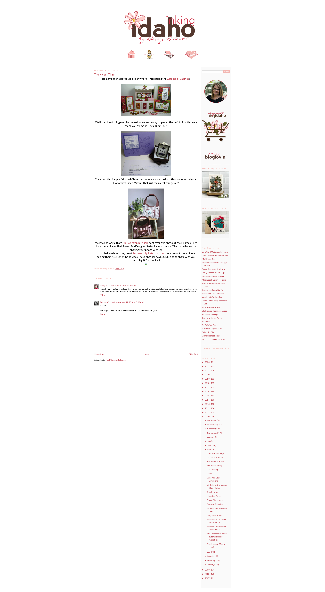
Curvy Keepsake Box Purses (214, 269)
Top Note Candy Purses (212, 318)
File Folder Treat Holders (213, 293)
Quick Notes (212, 492)
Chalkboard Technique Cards (214, 311)
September (212, 433)
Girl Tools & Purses (215, 457)
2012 (207, 408)
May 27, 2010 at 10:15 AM (124, 285)
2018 (207, 383)
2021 (207, 370)
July (209, 441)
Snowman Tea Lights (211, 314)
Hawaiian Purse (214, 496)
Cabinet (178, 78)
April (209, 552)
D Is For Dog (212, 469)
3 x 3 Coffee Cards (210, 325)
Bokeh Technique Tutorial (213, 276)
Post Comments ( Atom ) (116, 360)
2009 (207, 569)
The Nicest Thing (104, 74)
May (209, 449)
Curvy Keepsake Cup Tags (213, 272)
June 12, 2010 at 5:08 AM (132, 302)
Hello (209, 473)
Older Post (193, 354)
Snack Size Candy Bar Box (213, 290)
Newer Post (99, 354)
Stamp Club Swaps (215, 500)
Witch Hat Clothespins (212, 297)
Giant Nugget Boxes (211, 335)
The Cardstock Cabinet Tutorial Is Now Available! (217, 536)
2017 (207, 387)
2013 (207, 404)
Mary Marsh (106, 285)
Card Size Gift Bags (215, 453)
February (211, 560)
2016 (207, 391)
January (210, 564)
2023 (207, 362)
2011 (207, 412)
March (210, 556)
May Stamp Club (214, 515)
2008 (207, 574)
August (210, 437)
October (211, 428)
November (212, 424)
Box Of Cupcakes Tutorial (213, 339)
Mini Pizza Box (208, 259)
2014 (207, 400)
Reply (102, 294)
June (209, 445)
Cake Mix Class (208, 332)
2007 (207, 578)
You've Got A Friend (215, 461)
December (212, 420)
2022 (207, 366)
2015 (207, 395)
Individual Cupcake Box (212, 328)
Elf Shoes (206, 321)
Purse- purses (148, 253)
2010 (207, 416)
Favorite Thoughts (215, 504)
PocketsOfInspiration (110, 302)
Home (146, 354)
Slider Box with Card (211, 307)
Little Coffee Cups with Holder (215, 255)
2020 (207, 374)
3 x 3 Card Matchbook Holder (215, 252)
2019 (207, 379)
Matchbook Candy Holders (214, 280)
